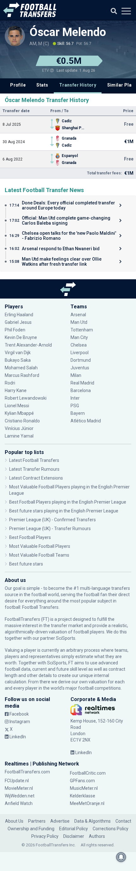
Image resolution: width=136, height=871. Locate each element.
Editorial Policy (73, 828)
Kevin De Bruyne (21, 337)
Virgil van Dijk (18, 352)
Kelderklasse (82, 795)
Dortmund (81, 360)
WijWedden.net (19, 795)
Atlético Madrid (86, 420)
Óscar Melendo (67, 32)
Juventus (80, 367)
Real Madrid (82, 382)
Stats (42, 85)
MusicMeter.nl (84, 788)
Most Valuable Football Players (39, 546)
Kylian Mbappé (20, 413)
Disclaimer (73, 836)
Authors (97, 836)
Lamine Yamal (19, 436)
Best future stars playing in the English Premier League (63, 510)
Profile (18, 85)
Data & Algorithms (92, 821)
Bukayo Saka (18, 360)
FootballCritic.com (88, 773)
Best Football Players (30, 537)
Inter (75, 398)
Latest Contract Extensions (36, 478)
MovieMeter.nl (19, 788)
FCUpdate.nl (17, 780)
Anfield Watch (19, 803)
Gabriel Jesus (18, 322)
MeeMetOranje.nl (87, 803)
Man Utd (79, 322)
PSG (75, 405)
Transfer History (77, 85)
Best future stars (26, 563)
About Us (14, 821)
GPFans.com (82, 780)
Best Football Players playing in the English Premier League (67, 502)
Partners (37, 821)
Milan (76, 375)
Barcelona (81, 390)
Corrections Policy (110, 828)
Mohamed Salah (21, 367)
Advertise (60, 821)
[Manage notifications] (121, 857)
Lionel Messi (17, 405)
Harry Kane (16, 390)
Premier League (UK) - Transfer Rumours (50, 528)
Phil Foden (15, 329)
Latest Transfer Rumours (34, 469)
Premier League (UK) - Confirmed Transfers (52, 519)
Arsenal (78, 314)
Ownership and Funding (31, 828)
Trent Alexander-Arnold (28, 345)
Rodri (10, 382)
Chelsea (79, 345)
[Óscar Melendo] (15, 36)
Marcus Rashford (22, 375)
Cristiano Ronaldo (22, 420)
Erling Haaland (19, 314)
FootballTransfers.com (27, 771)
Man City (79, 337)
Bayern (78, 413)
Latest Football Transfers (34, 460)
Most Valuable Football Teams (39, 555)
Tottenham (82, 329)
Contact (123, 821)
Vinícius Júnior (19, 428)
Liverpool (80, 352)
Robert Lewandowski (25, 398)
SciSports (65, 638)
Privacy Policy (45, 836)
